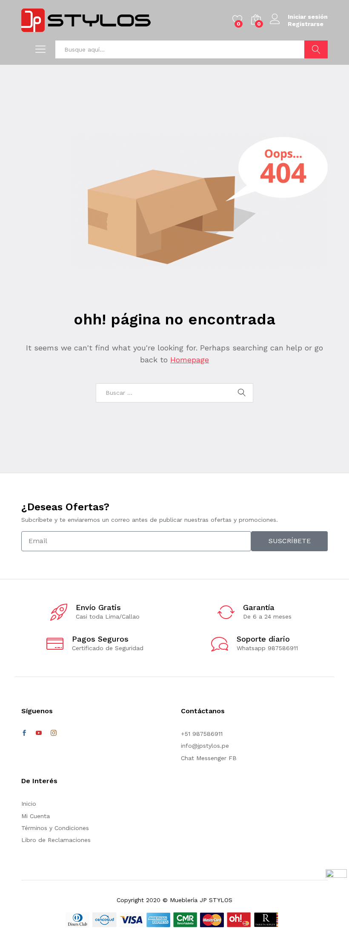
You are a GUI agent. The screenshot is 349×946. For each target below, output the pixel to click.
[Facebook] (24, 733)
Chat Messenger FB (209, 758)
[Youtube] (38, 733)
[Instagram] (53, 733)
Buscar (316, 49)
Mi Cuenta (35, 816)
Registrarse (305, 23)
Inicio (28, 803)
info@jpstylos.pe (205, 745)
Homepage (189, 359)
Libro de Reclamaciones (56, 839)
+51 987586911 (202, 733)
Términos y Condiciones (55, 827)
